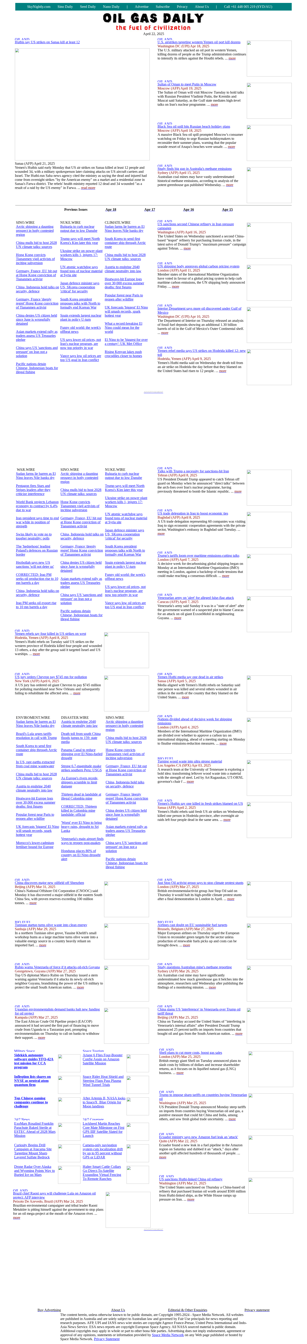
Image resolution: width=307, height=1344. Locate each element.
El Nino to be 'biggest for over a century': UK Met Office (126, 342)
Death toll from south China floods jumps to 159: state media (81, 738)
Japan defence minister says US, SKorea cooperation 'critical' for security (79, 287)
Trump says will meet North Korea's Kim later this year (80, 241)
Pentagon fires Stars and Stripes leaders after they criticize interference (33, 490)
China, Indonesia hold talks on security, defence (37, 289)
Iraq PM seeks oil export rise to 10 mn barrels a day (36, 605)
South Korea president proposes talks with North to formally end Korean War (80, 303)
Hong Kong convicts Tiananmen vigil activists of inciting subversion (35, 259)
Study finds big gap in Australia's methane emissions (195, 169)
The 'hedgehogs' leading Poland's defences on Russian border (37, 550)
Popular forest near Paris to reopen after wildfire (124, 297)
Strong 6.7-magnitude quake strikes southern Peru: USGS (81, 768)
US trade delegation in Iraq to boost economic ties (193, 513)
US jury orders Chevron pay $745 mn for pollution (51, 677)
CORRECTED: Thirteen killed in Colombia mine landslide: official (79, 810)
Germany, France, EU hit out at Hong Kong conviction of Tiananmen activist (36, 275)
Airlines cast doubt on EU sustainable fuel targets (192, 925)
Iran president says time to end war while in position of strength (37, 522)
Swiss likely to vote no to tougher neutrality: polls (34, 536)
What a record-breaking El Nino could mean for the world (123, 327)
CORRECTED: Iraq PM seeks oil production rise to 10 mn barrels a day (37, 579)
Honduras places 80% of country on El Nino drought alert (80, 855)
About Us (202, 7)
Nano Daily (111, 7)
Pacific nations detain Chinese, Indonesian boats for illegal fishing (37, 368)
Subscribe (163, 7)
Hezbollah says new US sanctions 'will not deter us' (35, 564)
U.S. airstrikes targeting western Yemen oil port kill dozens (199, 42)
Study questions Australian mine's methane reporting (195, 967)
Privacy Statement (107, 1339)
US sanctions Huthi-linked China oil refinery (190, 1179)
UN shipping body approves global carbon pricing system (198, 266)
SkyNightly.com (38, 7)
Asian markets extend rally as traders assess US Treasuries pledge (37, 336)
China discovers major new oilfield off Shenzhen (49, 883)
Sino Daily (65, 7)
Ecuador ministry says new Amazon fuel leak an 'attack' (198, 1137)
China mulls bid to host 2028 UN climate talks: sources (36, 245)
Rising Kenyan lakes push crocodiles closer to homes (123, 354)
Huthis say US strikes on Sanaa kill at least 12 (47, 42)
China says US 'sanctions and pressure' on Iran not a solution (37, 352)
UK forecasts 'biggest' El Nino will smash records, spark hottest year (126, 311)
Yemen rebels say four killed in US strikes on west (50, 634)
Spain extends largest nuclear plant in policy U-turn (80, 317)
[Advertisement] (153, 427)
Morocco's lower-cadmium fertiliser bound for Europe (35, 845)
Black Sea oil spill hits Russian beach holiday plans (194, 126)
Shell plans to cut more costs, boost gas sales (190, 1053)
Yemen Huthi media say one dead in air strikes (190, 677)
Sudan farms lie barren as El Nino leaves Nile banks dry (125, 228)
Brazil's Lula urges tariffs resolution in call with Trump (36, 736)
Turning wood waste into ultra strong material (190, 761)
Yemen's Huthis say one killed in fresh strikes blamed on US (200, 803)
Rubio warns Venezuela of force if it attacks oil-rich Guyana (57, 967)
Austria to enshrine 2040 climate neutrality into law (123, 269)
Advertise (142, 7)
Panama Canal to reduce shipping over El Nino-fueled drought (81, 754)
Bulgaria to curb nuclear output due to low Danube (78, 228)
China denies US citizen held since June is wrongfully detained (36, 319)
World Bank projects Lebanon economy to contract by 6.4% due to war (37, 506)
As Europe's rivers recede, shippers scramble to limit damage (79, 782)
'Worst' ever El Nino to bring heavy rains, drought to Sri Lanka (81, 827)
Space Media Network (168, 1335)
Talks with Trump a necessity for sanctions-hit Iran (193, 471)
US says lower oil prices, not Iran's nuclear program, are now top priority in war (80, 344)
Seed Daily (88, 7)
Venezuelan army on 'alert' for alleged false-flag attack (196, 598)
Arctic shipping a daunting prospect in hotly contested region (35, 231)
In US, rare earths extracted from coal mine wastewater (35, 764)
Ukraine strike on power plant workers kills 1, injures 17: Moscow (81, 255)
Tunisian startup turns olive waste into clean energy (51, 925)
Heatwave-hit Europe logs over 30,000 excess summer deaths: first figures (124, 283)
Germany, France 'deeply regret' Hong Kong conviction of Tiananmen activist (37, 303)
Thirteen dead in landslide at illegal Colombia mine (81, 796)
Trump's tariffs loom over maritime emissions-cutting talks (198, 555)
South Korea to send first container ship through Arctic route (125, 243)
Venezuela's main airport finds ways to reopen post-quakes (82, 841)
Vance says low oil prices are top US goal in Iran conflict (80, 358)
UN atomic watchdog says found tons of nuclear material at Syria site (81, 271)
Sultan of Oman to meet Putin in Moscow (187, 84)
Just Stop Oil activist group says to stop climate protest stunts (200, 883)
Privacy (182, 7)
